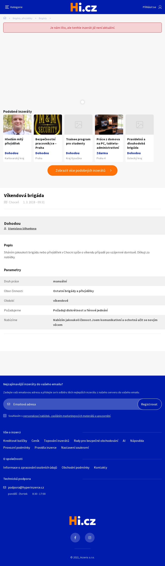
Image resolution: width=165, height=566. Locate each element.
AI (124, 441)
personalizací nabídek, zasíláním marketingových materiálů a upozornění (66, 416)
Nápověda (137, 441)
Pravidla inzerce (46, 447)
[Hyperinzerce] (83, 7)
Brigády (43, 18)
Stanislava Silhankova (22, 228)
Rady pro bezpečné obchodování (96, 441)
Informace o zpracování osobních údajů (30, 467)
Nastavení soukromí (75, 447)
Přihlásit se (149, 7)
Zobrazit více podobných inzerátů (80, 170)
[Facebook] (75, 537)
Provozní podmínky (16, 447)
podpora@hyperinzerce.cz (26, 487)
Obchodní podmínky (75, 467)
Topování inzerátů (56, 441)
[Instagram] (90, 537)
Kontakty (100, 467)
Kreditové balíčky (15, 441)
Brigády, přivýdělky (22, 18)
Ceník (35, 441)
